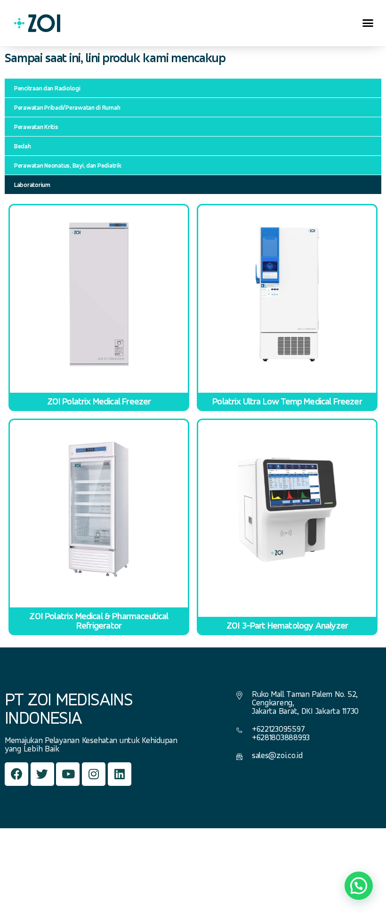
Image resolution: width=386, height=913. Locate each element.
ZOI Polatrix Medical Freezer (99, 401)
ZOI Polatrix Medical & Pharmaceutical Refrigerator (98, 620)
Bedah (22, 146)
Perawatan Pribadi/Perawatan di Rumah (67, 107)
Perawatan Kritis (36, 126)
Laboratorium (32, 184)
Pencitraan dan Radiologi (47, 88)
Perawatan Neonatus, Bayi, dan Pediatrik (67, 165)
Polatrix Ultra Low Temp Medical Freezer (287, 401)
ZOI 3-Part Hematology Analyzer (287, 625)
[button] (368, 23)
